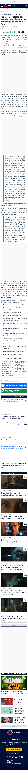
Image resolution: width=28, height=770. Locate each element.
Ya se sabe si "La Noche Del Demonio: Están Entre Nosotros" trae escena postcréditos (13, 593)
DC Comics (8, 381)
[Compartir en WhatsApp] (11, 32)
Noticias (7, 12)
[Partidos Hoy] (19, 756)
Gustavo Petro (15, 9)
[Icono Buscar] (26, 5)
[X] (10, 756)
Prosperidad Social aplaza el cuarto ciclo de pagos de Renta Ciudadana (19, 720)
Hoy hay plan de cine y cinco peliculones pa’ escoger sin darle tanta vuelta (14, 618)
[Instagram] (13, 756)
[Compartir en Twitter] (19, 32)
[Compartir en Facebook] (15, 32)
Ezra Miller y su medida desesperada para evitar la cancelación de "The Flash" (13, 465)
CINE (14, 6)
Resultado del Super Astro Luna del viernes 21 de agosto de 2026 (19, 711)
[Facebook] (7, 756)
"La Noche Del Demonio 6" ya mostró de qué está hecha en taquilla (13, 494)
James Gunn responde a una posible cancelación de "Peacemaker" (13, 417)
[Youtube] (16, 756)
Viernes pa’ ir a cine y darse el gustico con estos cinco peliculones (13, 517)
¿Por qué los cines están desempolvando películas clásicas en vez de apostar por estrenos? (13, 542)
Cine (2, 12)
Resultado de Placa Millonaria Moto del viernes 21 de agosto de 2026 (13, 692)
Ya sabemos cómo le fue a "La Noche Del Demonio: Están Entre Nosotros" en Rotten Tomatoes (12, 567)
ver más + (14, 726)
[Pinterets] (22, 756)
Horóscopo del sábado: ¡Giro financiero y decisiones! (18, 701)
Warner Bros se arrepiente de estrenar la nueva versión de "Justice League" (14, 441)
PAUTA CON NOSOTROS (14, 749)
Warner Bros (16, 381)
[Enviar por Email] (23, 32)
